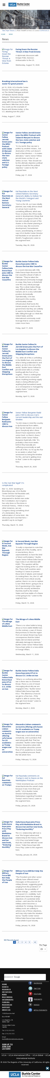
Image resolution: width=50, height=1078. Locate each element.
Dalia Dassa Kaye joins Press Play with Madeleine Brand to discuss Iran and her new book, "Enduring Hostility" (29, 825)
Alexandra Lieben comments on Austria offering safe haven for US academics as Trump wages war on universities (29, 728)
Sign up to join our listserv (7, 1046)
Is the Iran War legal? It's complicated (13, 484)
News (11, 34)
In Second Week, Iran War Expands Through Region (27, 542)
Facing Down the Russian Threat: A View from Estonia (28, 50)
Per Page (43, 945)
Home (3, 34)
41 (35, 942)
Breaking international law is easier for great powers (15, 82)
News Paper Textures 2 (9, 30)
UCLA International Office (19, 1055)
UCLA (4, 1055)
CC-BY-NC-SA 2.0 (44, 30)
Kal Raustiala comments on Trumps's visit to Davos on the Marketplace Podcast (29, 778)
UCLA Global (37, 1055)
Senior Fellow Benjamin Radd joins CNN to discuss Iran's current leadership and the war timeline (29, 416)
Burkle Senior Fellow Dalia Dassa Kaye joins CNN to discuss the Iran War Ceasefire (29, 264)
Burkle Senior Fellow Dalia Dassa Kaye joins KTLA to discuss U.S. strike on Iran (27, 673)
